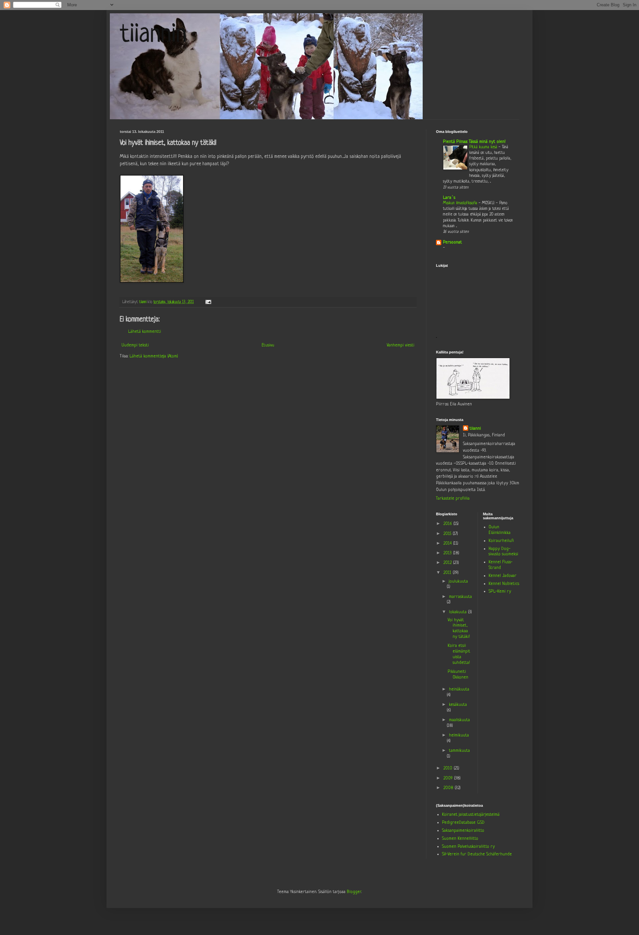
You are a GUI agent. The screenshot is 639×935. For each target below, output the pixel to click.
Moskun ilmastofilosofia (461, 203)
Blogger (354, 891)
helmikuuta (459, 735)
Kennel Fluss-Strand (501, 565)
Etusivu (268, 345)
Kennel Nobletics (504, 583)
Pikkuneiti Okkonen (458, 674)
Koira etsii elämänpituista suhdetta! (459, 654)
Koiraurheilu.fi (501, 540)
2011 (448, 572)
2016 (448, 523)
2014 (448, 543)
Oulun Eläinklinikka (500, 530)
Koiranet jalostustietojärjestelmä (471, 814)
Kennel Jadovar (503, 575)
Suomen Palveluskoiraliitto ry (468, 846)
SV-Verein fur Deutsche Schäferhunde (477, 854)
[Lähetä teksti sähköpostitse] (208, 302)
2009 (448, 778)
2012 (448, 562)
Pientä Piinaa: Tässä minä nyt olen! (474, 141)
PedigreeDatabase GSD (463, 822)
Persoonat (452, 242)
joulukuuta (458, 581)
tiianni (475, 428)
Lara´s (449, 197)
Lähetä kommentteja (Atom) (153, 356)
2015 (448, 533)
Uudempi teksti (135, 345)
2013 (448, 553)
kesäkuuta (458, 704)
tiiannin (153, 35)
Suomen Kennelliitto (460, 838)
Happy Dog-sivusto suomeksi (503, 551)
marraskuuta (460, 596)
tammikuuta (459, 750)
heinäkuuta (459, 689)
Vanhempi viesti (400, 345)
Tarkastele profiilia (453, 498)
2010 (448, 768)
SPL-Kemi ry (500, 591)
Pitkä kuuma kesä (484, 147)
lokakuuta (458, 612)
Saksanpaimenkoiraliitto (463, 830)
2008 (449, 787)
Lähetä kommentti (144, 331)
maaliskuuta (459, 719)
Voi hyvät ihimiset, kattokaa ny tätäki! (459, 628)
